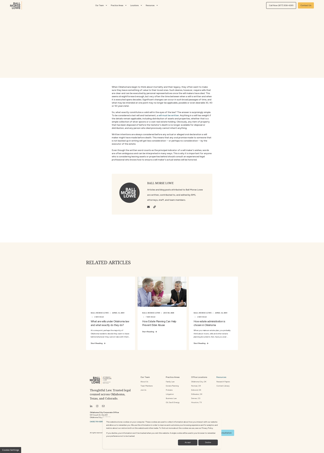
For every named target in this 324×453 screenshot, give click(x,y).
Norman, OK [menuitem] (196, 386)
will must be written (168, 115)
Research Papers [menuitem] (223, 382)
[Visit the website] (153, 207)
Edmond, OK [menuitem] (196, 390)
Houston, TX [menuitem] (196, 402)
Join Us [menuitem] (143, 390)
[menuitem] (106, 5)
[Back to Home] (16, 5)
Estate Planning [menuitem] (172, 386)
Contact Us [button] (305, 5)
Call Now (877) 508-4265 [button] (281, 5)
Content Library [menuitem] (223, 386)
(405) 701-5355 (96, 422)
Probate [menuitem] (169, 390)
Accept (188, 442)
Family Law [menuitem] (170, 382)
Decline (208, 442)
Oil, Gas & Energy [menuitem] (173, 402)
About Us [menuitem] (144, 382)
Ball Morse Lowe (100, 48)
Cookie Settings (10, 450)
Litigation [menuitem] (170, 394)
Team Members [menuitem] (146, 386)
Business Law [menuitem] (171, 398)
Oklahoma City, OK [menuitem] (198, 382)
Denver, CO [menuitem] (195, 398)
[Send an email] (149, 207)
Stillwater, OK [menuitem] (196, 394)
